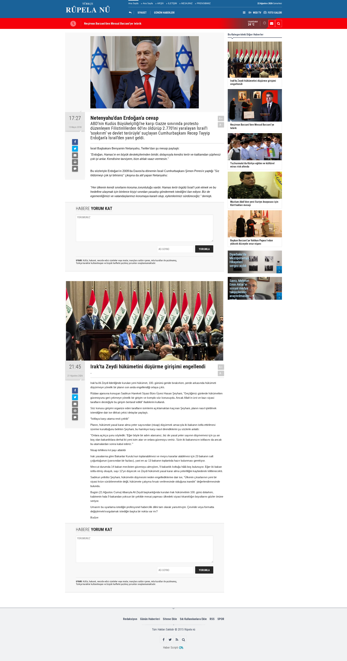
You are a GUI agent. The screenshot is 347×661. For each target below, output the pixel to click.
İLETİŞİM (172, 3)
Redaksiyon (130, 619)
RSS (212, 619)
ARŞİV (160, 3)
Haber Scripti (170, 647)
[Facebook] (75, 142)
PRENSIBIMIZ (204, 3)
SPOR (220, 619)
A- (221, 124)
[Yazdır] (75, 162)
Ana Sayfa (133, 3)
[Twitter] (75, 149)
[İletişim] (271, 23)
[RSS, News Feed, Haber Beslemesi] (177, 639)
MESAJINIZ (186, 3)
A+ (221, 118)
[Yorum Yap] (75, 169)
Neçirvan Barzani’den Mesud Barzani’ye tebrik (112, 23)
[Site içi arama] (278, 23)
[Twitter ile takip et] (170, 639)
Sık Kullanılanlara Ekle (193, 619)
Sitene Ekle (170, 619)
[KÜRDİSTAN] (131, 12)
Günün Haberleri (150, 619)
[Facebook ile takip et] (163, 639)
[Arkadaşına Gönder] (75, 155)
